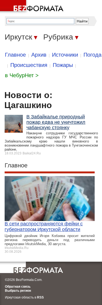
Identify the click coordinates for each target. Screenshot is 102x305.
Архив (39, 55)
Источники (65, 55)
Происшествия (28, 65)
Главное (15, 55)
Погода (92, 55)
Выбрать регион (18, 291)
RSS (40, 297)
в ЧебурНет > (22, 75)
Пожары (63, 65)
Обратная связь (17, 286)
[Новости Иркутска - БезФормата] (32, 7)
